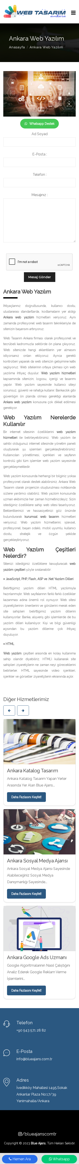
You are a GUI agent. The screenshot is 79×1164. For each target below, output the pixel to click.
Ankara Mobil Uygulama (33, 873)
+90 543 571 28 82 (31, 946)
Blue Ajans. (38, 1059)
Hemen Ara (21, 1159)
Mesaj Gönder (39, 277)
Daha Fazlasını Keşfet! (26, 809)
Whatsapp (61, 1159)
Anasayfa (17, 47)
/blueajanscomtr (41, 1049)
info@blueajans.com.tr (34, 975)
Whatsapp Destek (41, 123)
